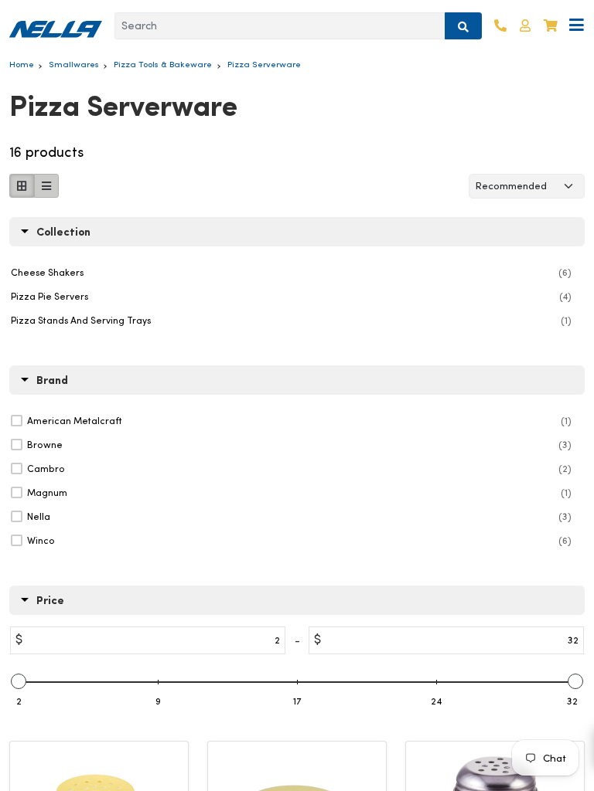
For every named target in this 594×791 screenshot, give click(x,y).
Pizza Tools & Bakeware (163, 64)
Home (21, 64)
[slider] (18, 681)
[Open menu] (576, 25)
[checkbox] (299, 421)
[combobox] (280, 26)
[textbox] (216, 640)
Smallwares (74, 64)
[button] (525, 25)
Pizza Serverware (264, 64)
